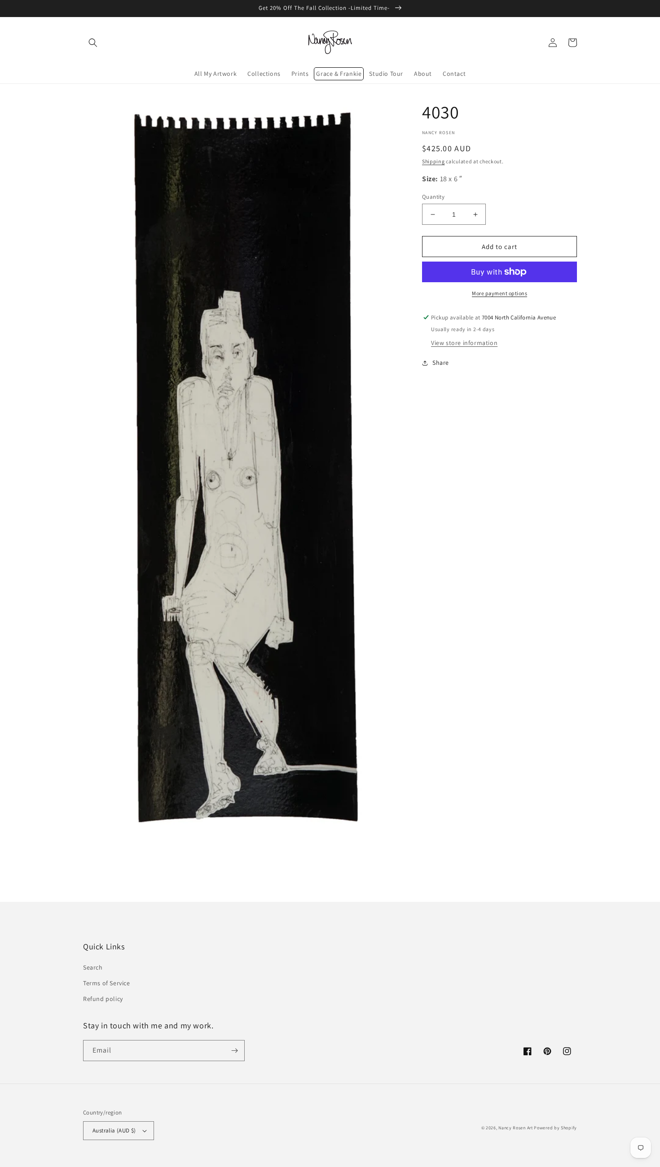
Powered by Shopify (555, 1128)
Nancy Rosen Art (515, 1128)
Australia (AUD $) (114, 1130)
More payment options (499, 293)
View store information (464, 343)
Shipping (433, 161)
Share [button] (440, 362)
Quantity (433, 197)
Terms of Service (106, 983)
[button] (93, 42)
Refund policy (103, 999)
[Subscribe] (234, 1050)
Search (93, 967)
